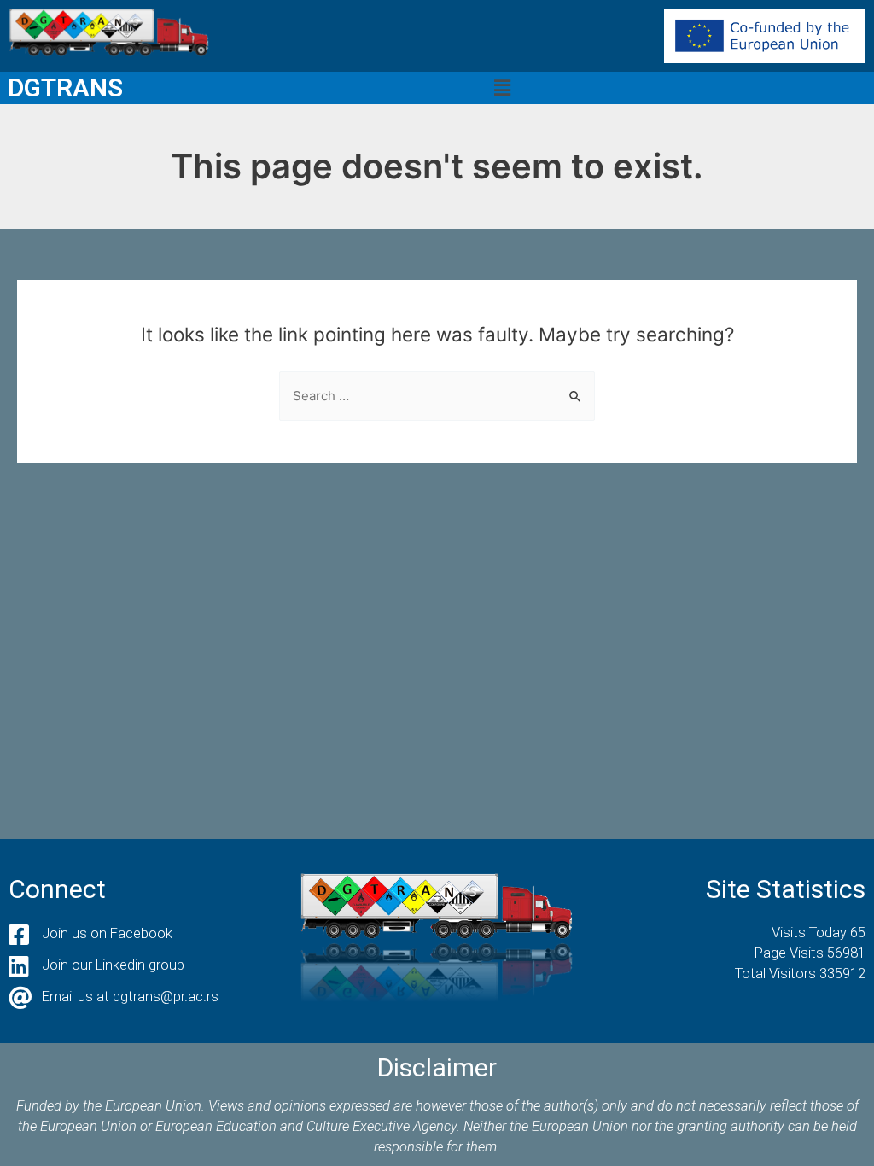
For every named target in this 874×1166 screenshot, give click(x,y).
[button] (502, 87)
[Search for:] (437, 396)
